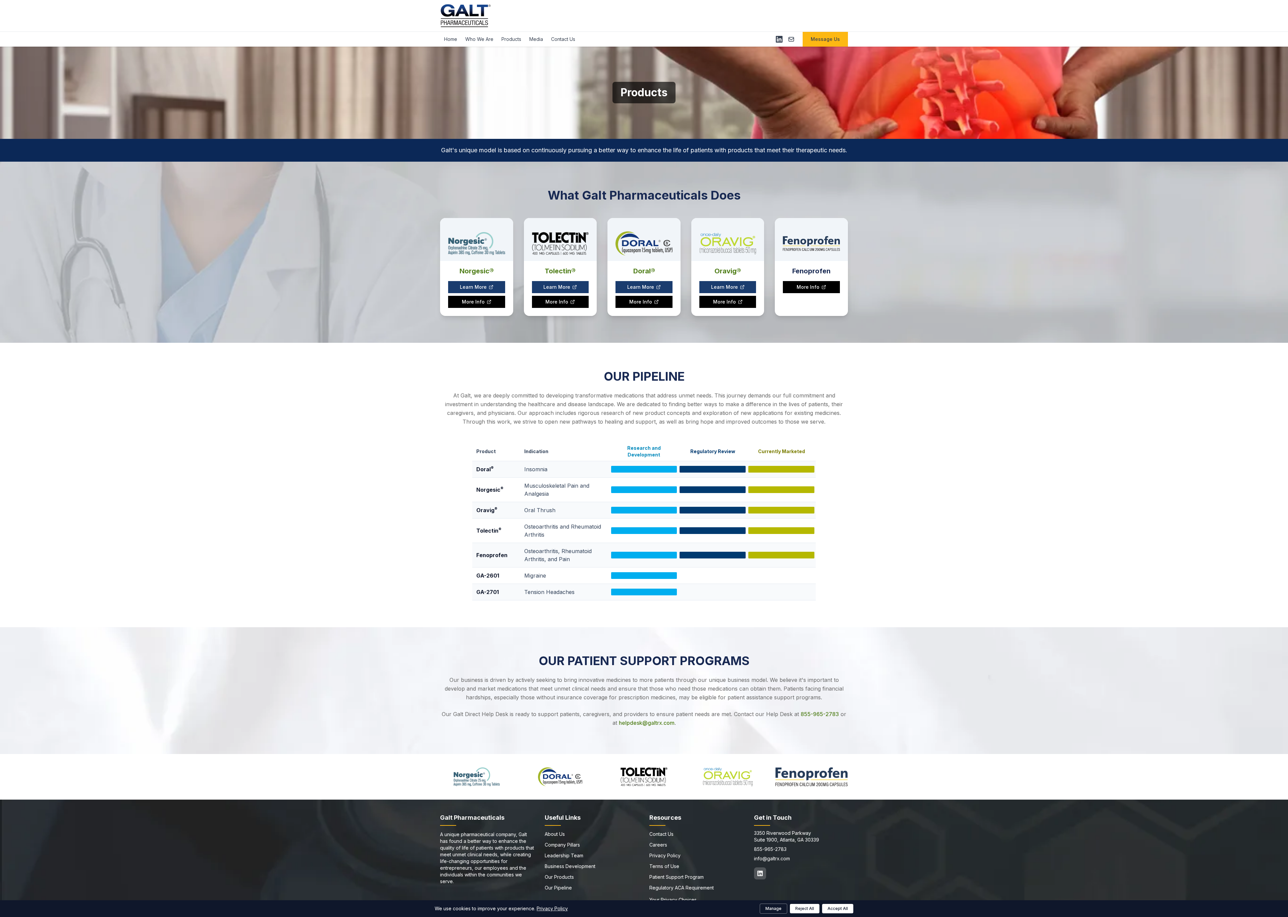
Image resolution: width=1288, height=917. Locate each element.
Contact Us (563, 39)
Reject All (804, 908)
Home (450, 39)
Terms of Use (664, 866)
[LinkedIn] (779, 39)
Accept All (837, 908)
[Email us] (791, 39)
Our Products (559, 877)
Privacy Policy (665, 855)
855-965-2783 (820, 714)
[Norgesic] (476, 776)
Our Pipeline (558, 888)
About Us (555, 834)
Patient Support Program (676, 877)
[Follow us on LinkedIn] (760, 873)
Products (511, 39)
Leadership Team (564, 855)
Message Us (825, 39)
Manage (773, 908)
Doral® (644, 271)
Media (536, 39)
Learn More (473, 287)
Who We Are (479, 39)
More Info (473, 302)
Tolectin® (560, 271)
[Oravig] (727, 776)
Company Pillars (562, 845)
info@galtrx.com (772, 858)
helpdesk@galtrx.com (647, 722)
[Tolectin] (644, 776)
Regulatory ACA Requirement (681, 888)
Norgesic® (477, 271)
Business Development (570, 866)
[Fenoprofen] (811, 776)
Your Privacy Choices (673, 900)
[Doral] (560, 776)
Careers (658, 845)
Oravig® (727, 271)
